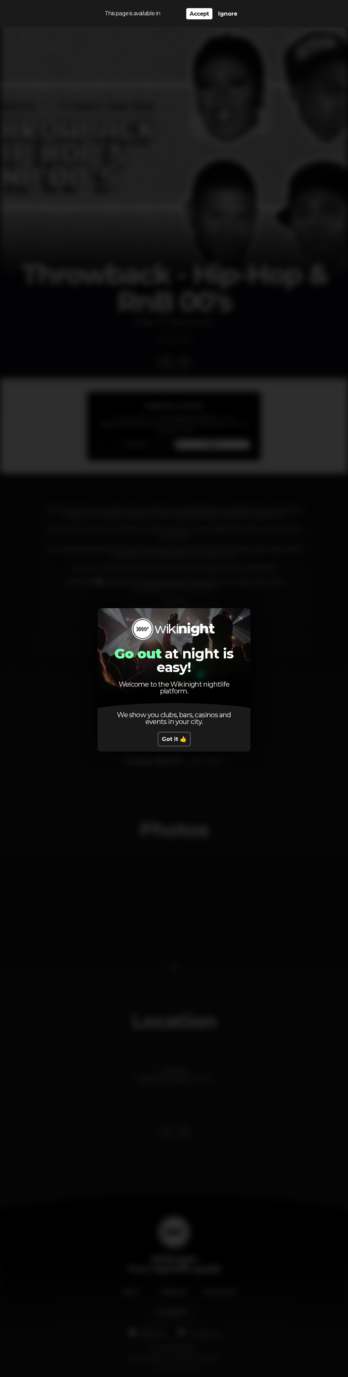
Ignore (228, 14)
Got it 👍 (174, 739)
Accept (199, 14)
